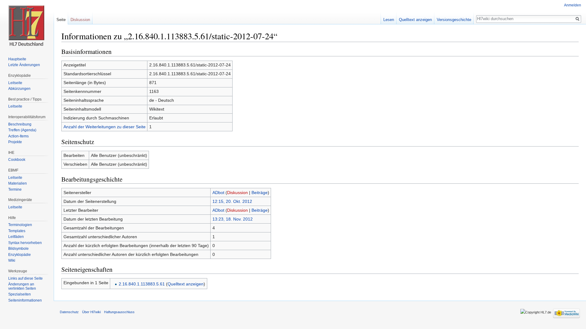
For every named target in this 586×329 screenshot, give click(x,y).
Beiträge (259, 192)
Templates (16, 231)
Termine (15, 189)
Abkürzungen (19, 89)
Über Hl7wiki (91, 312)
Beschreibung (19, 124)
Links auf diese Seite (25, 278)
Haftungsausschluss (119, 312)
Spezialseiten (19, 294)
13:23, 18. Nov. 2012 (232, 219)
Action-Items (18, 136)
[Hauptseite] (26, 24)
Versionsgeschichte (454, 19)
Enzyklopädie (19, 255)
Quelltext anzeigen (186, 283)
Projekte (15, 142)
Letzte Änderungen (24, 65)
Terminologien (20, 225)
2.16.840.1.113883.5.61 (142, 283)
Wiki (11, 260)
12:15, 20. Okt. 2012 (232, 201)
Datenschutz (69, 312)
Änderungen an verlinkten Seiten (22, 286)
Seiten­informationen (25, 300)
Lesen (388, 19)
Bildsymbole (18, 248)
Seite (61, 19)
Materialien (17, 183)
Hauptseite (17, 59)
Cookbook (16, 159)
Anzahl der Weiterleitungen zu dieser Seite (104, 126)
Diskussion (237, 192)
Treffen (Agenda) (22, 130)
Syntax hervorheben (25, 243)
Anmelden (572, 5)
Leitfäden (16, 237)
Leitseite (15, 83)
